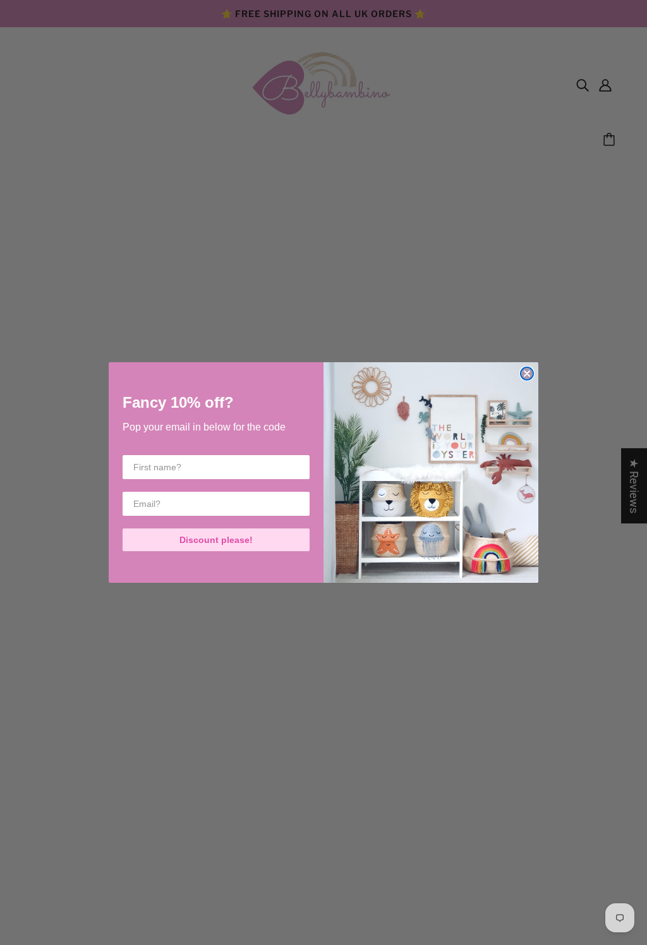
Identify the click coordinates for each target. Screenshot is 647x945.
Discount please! (216, 540)
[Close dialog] (527, 373)
